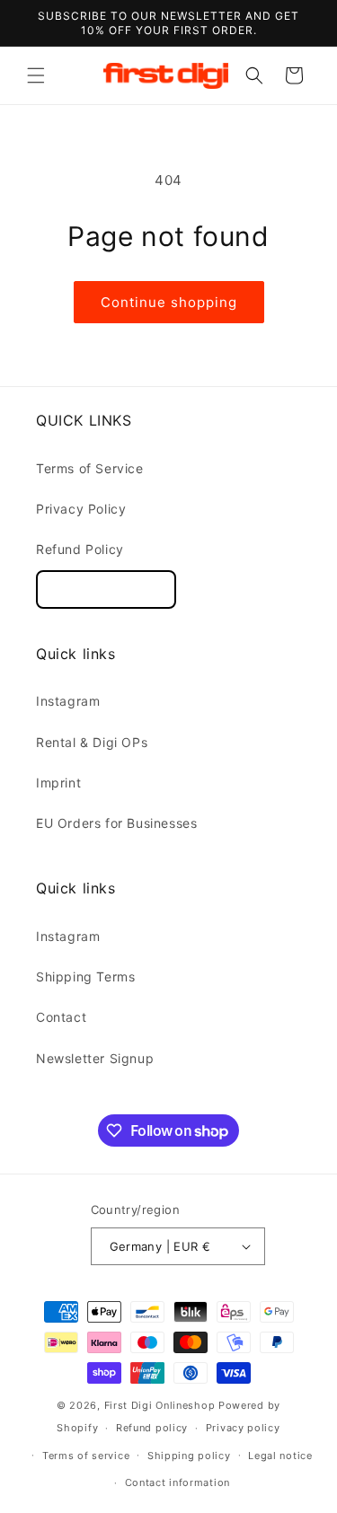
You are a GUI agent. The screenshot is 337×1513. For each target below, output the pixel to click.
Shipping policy (189, 1455)
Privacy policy (243, 1427)
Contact (61, 1017)
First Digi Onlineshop (160, 1405)
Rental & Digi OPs (91, 742)
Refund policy (152, 1427)
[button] (36, 75)
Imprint (58, 782)
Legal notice (280, 1455)
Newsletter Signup (95, 1058)
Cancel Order (106, 589)
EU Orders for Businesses (116, 823)
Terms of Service (90, 468)
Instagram (68, 700)
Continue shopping (169, 302)
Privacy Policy (81, 508)
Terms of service (85, 1455)
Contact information (177, 1482)
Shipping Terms (85, 976)
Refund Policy (80, 549)
